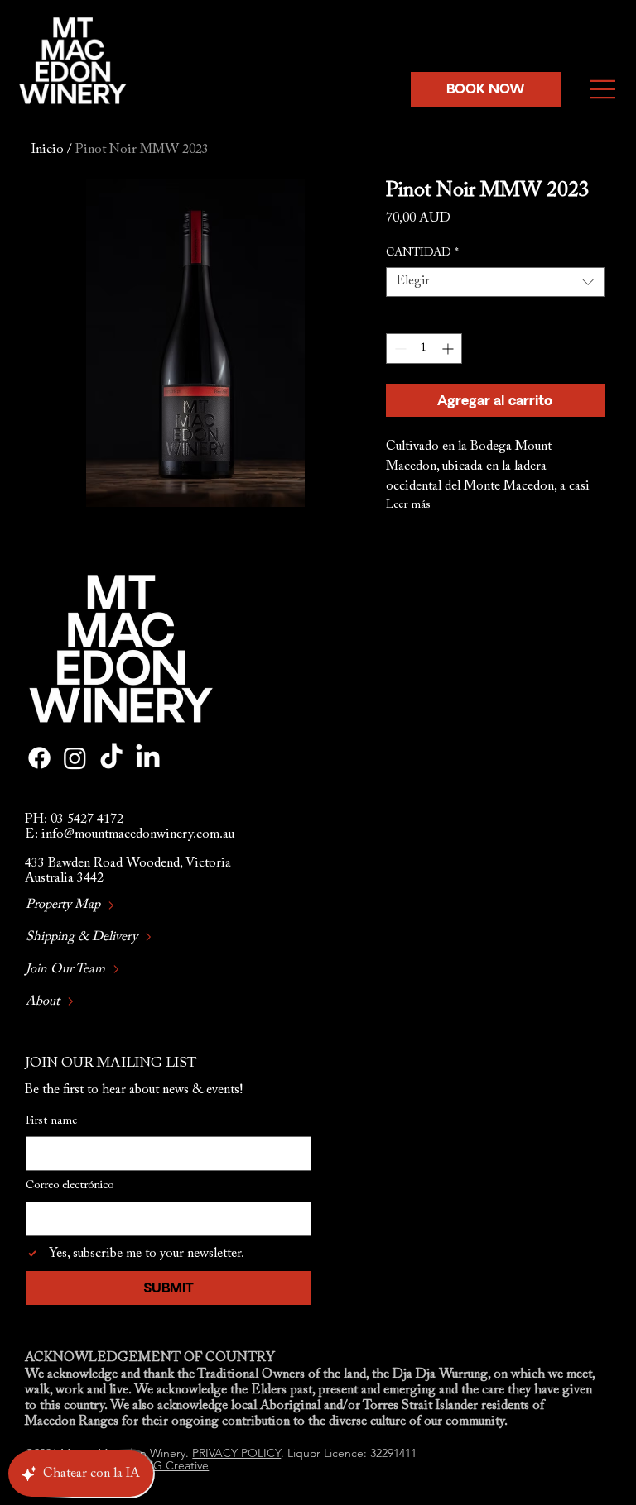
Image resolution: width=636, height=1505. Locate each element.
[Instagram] (74, 757)
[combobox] (495, 282)
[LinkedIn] (147, 757)
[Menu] (604, 89)
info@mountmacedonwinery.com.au (137, 834)
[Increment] (449, 348)
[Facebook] (39, 757)
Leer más (408, 505)
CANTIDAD (422, 253)
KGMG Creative (168, 1465)
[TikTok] (111, 757)
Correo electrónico (69, 1186)
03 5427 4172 (87, 819)
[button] (486, 89)
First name (51, 1121)
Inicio (47, 149)
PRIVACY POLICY (236, 1452)
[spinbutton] (424, 348)
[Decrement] (398, 348)
